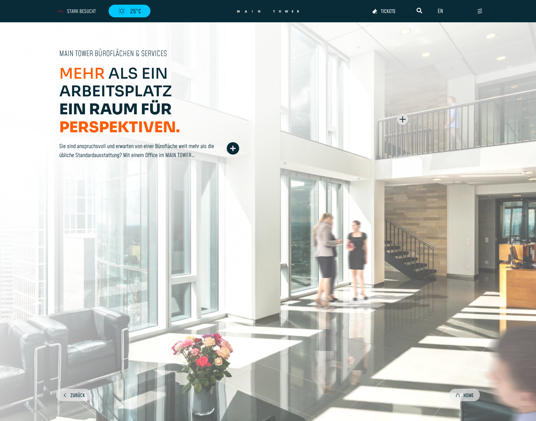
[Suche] (419, 10)
